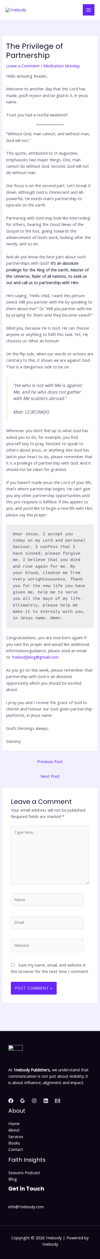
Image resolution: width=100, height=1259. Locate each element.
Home (14, 1123)
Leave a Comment (23, 65)
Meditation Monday (61, 65)
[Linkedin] (45, 1100)
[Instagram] (34, 1100)
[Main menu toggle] (88, 10)
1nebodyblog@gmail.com (34, 657)
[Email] (57, 1100)
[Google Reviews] (22, 1100)
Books (14, 1143)
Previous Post (50, 761)
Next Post (50, 776)
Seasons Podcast (24, 1172)
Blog (12, 1179)
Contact (15, 1149)
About (14, 1130)
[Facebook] (10, 1100)
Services (15, 1136)
